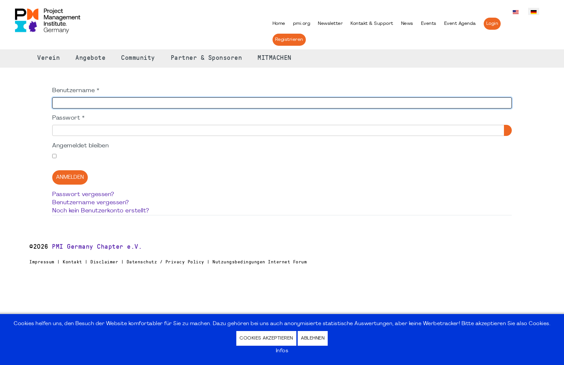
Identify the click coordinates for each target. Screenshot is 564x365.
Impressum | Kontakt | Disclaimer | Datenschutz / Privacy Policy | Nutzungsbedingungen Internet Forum (168, 261)
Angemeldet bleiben (80, 146)
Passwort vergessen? (83, 194)
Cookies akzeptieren (266, 338)
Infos (282, 351)
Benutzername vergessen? (90, 203)
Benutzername (75, 90)
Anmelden (70, 177)
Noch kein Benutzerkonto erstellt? (100, 211)
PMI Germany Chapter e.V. (97, 246)
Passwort (68, 118)
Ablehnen (312, 338)
